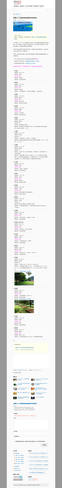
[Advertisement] (31, 361)
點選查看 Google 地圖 (30, 63)
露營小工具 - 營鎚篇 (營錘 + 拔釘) (24, 392)
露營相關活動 (16, 466)
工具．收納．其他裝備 (20, 461)
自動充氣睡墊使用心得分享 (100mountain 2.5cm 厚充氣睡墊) (41, 389)
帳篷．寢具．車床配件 (20, 459)
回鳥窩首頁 (41, 6)
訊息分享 (16, 372)
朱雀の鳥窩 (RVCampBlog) (17, 1)
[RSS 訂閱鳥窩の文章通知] (37, 479)
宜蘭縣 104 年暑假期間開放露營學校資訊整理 (25, 403)
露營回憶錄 (30, 485)
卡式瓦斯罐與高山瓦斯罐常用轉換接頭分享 (37, 472)
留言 (15, 418)
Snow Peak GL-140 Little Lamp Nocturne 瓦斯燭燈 (23, 389)
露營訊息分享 (16, 468)
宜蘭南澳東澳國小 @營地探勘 (25, 299)
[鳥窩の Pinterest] (34, 479)
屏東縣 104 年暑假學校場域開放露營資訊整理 (24, 347)
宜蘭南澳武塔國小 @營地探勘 (25, 271)
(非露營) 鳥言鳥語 (17, 470)
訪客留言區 (34, 485)
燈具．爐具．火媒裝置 (20, 457)
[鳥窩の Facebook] (29, 479)
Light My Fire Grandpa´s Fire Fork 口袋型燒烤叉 (40, 393)
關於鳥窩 (38, 485)
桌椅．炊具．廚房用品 (20, 455)
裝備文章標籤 (36, 6)
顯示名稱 (16, 431)
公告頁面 (37, 61)
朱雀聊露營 (22, 6)
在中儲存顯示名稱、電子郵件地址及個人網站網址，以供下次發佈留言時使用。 (30, 441)
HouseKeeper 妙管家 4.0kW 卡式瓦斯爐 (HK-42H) (38, 453)
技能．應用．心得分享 (20, 463)
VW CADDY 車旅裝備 (28, 6)
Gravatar (26, 409)
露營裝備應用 (16, 6)
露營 (20, 372)
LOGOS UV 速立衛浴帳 (39, 397)
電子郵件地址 (16, 436)
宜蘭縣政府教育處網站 (29, 61)
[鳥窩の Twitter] (32, 479)
